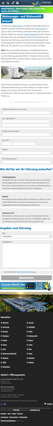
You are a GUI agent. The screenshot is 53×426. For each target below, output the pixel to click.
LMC (4, 349)
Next (30, 349)
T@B (4, 362)
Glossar (20, 414)
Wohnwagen (17, 26)
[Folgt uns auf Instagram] (2, 405)
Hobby (5, 340)
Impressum (4, 417)
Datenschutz (13, 417)
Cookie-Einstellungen (8, 421)
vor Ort (15, 56)
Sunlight (31, 358)
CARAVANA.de (35, 410)
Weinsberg (6, 367)
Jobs (9, 414)
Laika (30, 345)
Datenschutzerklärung (25, 272)
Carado (31, 323)
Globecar (6, 336)
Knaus (5, 345)
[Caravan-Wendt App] (26, 290)
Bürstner (6, 323)
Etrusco (5, 332)
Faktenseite (23, 417)
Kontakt (3, 414)
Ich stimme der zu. (20, 272)
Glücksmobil (32, 336)
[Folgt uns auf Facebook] (5, 405)
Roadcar (5, 358)
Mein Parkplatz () (19, 3)
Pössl (30, 354)
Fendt (30, 332)
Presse (14, 414)
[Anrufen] (13, 2)
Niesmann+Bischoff (9, 354)
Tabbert (31, 362)
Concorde (6, 327)
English (49, 404)
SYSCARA (16, 410)
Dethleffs (31, 327)
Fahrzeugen (40, 29)
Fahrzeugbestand (31, 34)
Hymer (30, 340)
